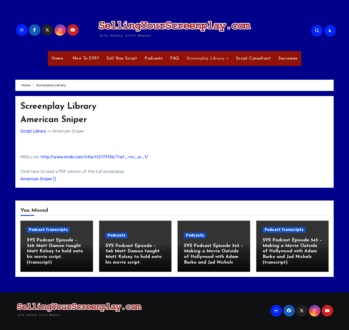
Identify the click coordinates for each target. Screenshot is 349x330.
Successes (287, 58)
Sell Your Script (122, 58)
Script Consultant (253, 58)
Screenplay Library (206, 58)
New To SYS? (85, 58)
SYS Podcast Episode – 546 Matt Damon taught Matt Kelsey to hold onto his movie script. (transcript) (55, 251)
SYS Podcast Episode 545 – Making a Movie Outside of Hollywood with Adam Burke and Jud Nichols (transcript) (292, 251)
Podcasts (153, 58)
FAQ (174, 58)
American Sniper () (38, 178)
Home (57, 58)
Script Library (33, 131)
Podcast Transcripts (48, 230)
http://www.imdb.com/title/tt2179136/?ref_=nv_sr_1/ (94, 157)
